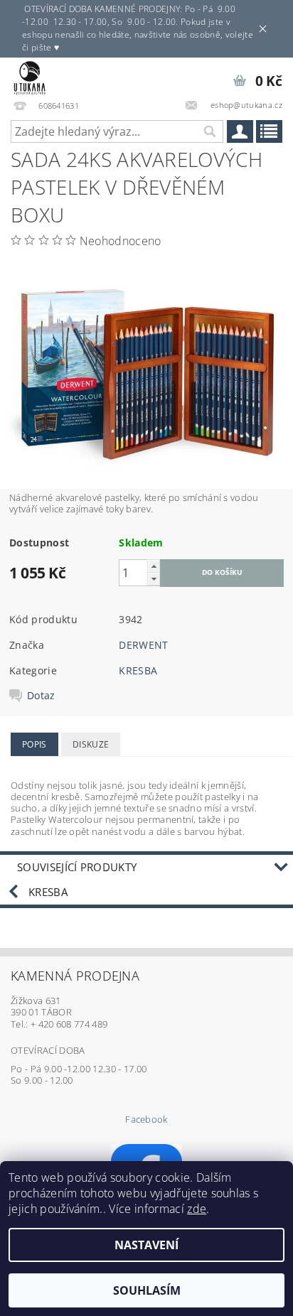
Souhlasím (147, 1290)
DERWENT (143, 645)
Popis (34, 744)
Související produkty (77, 867)
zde (196, 1209)
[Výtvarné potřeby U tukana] (29, 76)
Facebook (146, 1119)
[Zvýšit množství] (153, 566)
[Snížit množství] (153, 579)
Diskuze (91, 744)
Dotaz (41, 695)
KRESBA (138, 670)
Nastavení (146, 1245)
